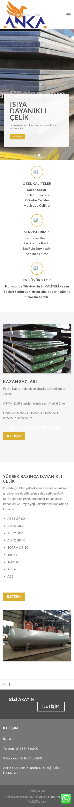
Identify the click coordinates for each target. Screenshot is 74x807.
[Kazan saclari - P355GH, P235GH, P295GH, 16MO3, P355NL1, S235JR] (31, 14)
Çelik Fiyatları (37, 790)
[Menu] (68, 14)
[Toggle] (4, 684)
